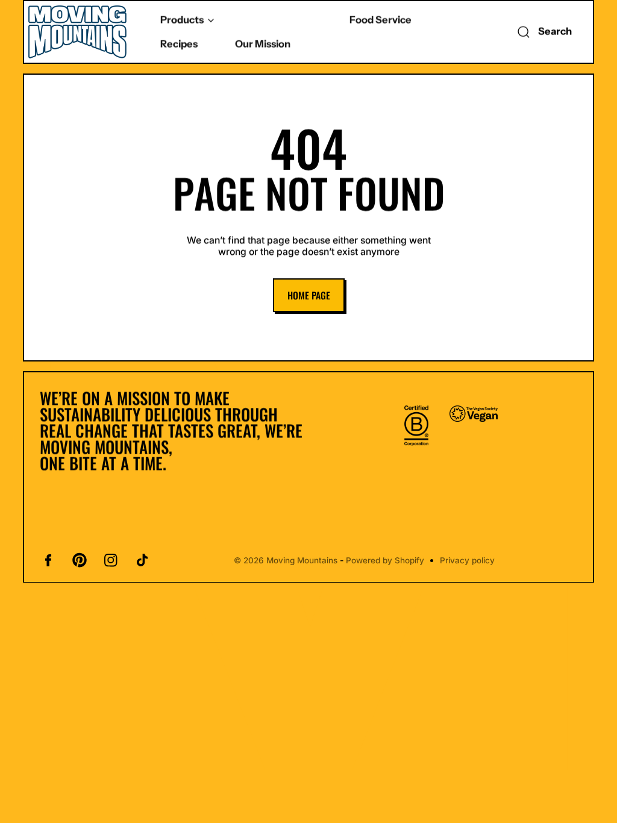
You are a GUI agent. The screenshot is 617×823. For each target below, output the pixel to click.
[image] (416, 425)
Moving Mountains (301, 560)
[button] (541, 32)
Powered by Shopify (385, 560)
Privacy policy (467, 560)
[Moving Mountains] (78, 32)
